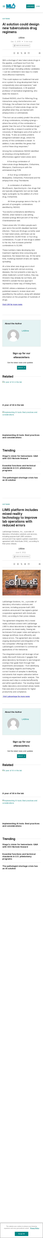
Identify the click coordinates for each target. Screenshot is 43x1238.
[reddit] (25, 53)
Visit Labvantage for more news (16, 696)
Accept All (21, 1234)
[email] (29, 53)
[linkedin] (18, 53)
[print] (40, 53)
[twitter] (21, 53)
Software (6, 18)
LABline (21, 38)
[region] (21, 1230)
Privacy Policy (34, 1228)
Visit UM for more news (12, 304)
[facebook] (14, 53)
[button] (3, 6)
